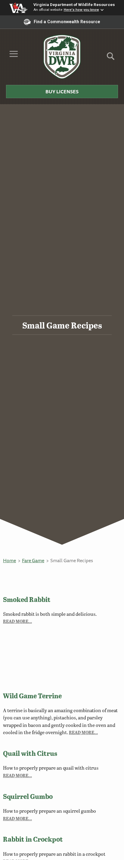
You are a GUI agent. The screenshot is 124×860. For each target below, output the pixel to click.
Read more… (17, 621)
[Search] (110, 58)
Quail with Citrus (30, 753)
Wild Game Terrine (32, 695)
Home (9, 560)
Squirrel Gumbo (28, 796)
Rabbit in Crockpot (33, 839)
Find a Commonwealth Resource (67, 21)
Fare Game (33, 560)
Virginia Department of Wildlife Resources (74, 4)
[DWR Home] (62, 57)
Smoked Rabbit (27, 599)
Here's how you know (81, 10)
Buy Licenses (62, 91)
